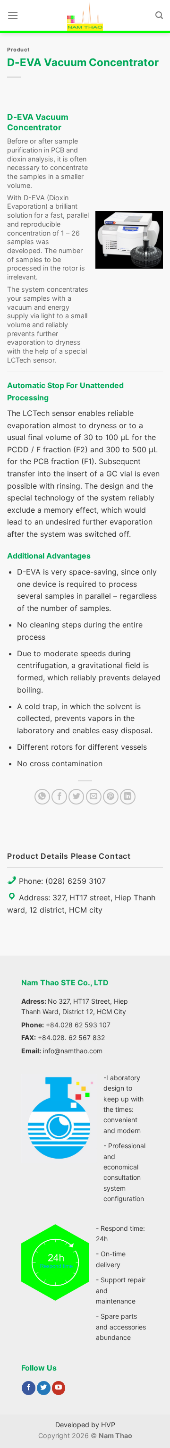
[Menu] (12, 15)
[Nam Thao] (85, 16)
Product (18, 49)
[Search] (159, 15)
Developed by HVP (85, 1425)
